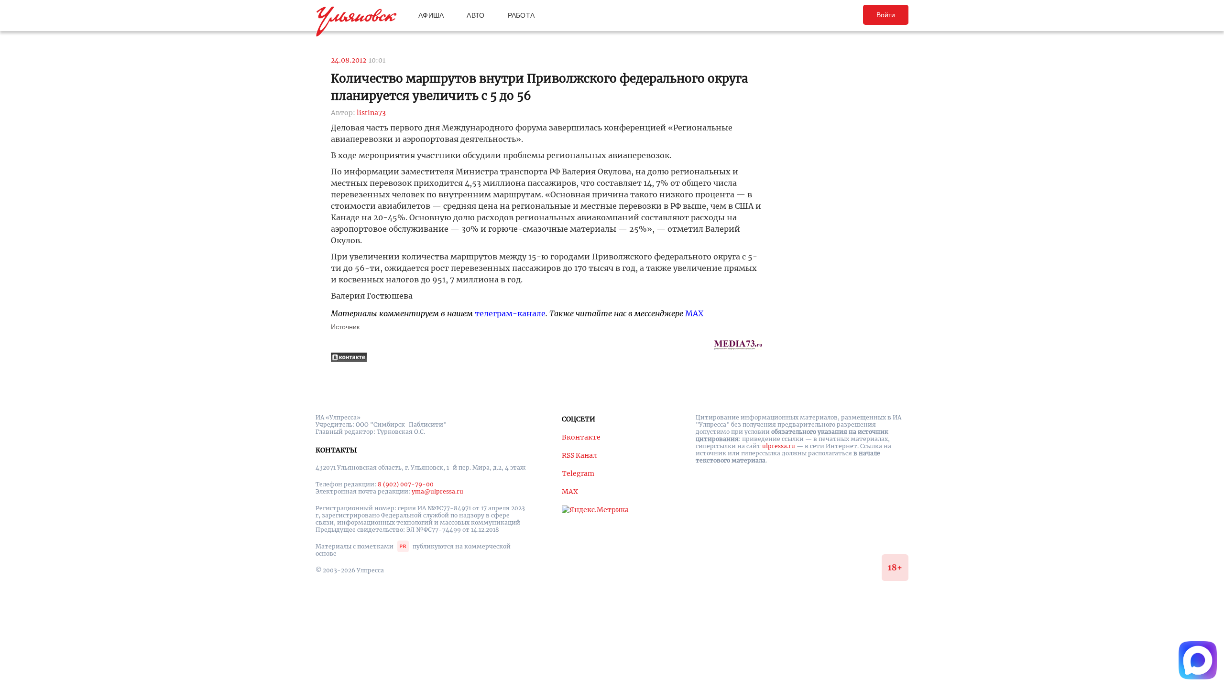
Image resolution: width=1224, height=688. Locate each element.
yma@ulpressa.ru (437, 491)
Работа (521, 15)
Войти (885, 15)
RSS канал (579, 455)
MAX (694, 313)
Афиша (431, 15)
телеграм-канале (510, 313)
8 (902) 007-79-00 (406, 484)
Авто (475, 15)
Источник (345, 327)
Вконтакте (581, 437)
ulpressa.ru (778, 446)
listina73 (371, 112)
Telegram (578, 473)
